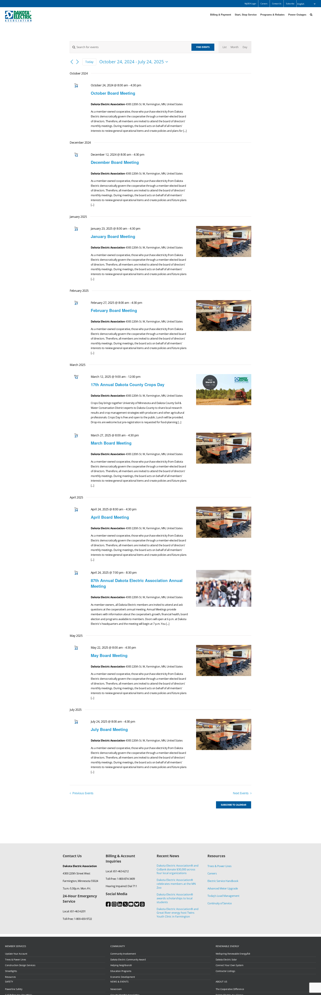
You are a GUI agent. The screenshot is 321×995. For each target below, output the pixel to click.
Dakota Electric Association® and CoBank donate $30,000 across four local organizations (177, 869)
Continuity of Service (219, 903)
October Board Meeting (113, 93)
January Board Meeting (113, 236)
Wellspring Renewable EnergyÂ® (233, 954)
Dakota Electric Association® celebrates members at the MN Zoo (176, 883)
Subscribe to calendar (233, 804)
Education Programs (120, 971)
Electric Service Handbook (222, 881)
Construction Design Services (20, 965)
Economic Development (122, 977)
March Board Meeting (111, 443)
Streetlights (11, 971)
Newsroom (116, 989)
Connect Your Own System (229, 965)
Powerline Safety (13, 989)
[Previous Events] (72, 62)
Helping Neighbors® (121, 965)
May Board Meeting (109, 655)
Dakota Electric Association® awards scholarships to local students (175, 898)
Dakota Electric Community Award (128, 959)
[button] (311, 14)
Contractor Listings (225, 971)
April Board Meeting (110, 517)
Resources (10, 977)
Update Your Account (16, 954)
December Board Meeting (115, 162)
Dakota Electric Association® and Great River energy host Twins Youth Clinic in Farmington (177, 913)
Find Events (202, 47)
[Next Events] (77, 62)
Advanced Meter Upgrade (222, 888)
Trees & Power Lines (219, 866)
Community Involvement (123, 954)
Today (89, 62)
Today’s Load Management (223, 896)
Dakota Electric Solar (226, 959)
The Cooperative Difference (230, 989)
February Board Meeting (114, 310)
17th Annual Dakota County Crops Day (127, 384)
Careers (212, 873)
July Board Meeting (109, 729)
